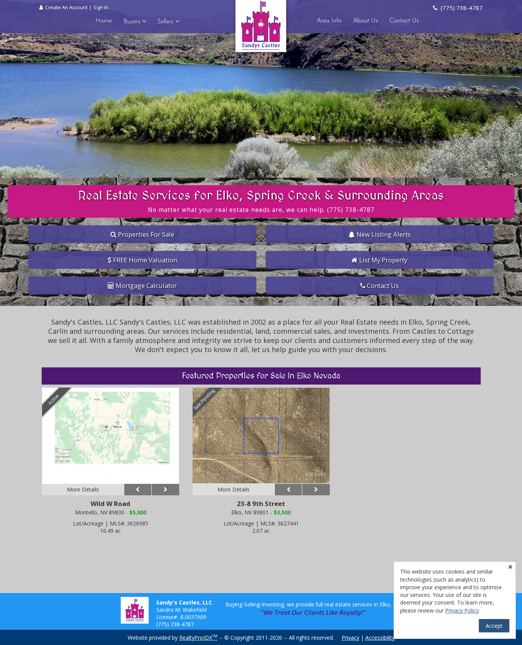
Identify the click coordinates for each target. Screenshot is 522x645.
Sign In (101, 7)
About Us (365, 21)
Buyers (132, 22)
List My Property (382, 259)
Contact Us (404, 21)
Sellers (166, 22)
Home (104, 21)
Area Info (329, 21)
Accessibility (380, 637)
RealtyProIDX (198, 637)
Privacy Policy (462, 610)
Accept (494, 625)
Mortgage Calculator (145, 285)
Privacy (350, 637)
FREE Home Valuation (144, 259)
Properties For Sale (145, 234)
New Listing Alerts (383, 234)
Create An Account (66, 7)
